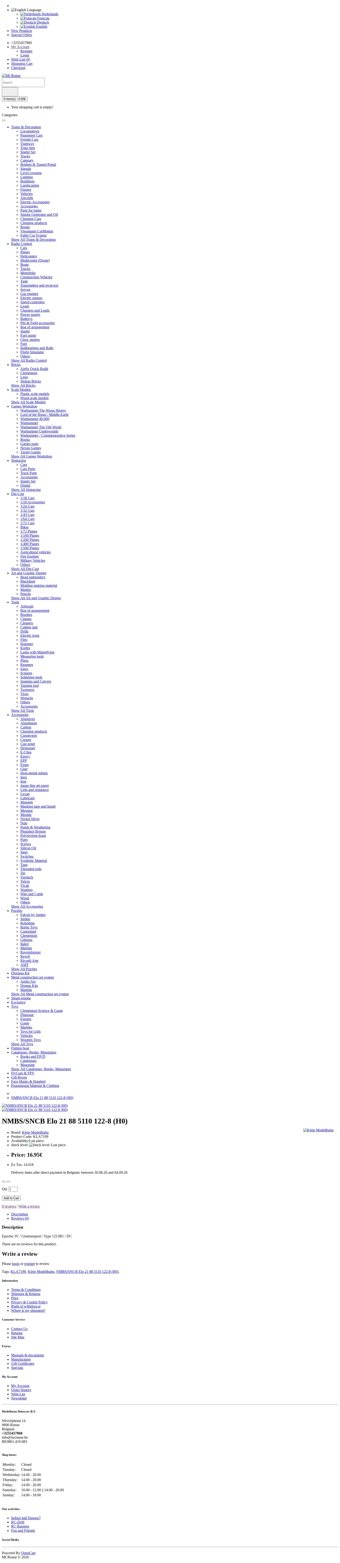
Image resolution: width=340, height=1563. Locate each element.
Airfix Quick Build (34, 369)
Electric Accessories (34, 202)
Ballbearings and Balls (36, 348)
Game (24, 1023)
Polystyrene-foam (33, 836)
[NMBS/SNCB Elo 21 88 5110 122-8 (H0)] (35, 1106)
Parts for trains (30, 210)
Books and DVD (32, 1056)
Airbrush (26, 606)
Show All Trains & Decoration (33, 240)
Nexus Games (30, 448)
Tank (24, 281)
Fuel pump (28, 335)
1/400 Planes (29, 544)
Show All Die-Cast (25, 569)
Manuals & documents (27, 1355)
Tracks (25, 156)
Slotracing (18, 460)
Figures (25, 189)
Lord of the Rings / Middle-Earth (44, 415)
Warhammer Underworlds (39, 431)
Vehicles (26, 194)
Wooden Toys (30, 1040)
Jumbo (25, 919)
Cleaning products (33, 223)
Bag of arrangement (34, 327)
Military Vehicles (32, 560)
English (41, 26)
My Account (20, 1386)
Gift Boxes (19, 1077)
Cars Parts (27, 469)
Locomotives (29, 131)
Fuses (24, 765)
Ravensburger (30, 952)
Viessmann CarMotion (36, 231)
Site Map (17, 1337)
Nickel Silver (30, 819)
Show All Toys (22, 1044)
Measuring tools (32, 656)
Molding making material (38, 585)
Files (23, 640)
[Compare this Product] (8, 1181)
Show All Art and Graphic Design (36, 598)
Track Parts (28, 473)
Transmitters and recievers (39, 285)
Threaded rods (30, 869)
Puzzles (16, 911)
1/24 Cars (27, 506)
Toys (14, 1006)
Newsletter (19, 1398)
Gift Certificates (22, 1363)
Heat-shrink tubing (34, 773)
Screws (25, 844)
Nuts (23, 823)
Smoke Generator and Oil (39, 215)
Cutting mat (28, 627)
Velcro (25, 881)
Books (25, 227)
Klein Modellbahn (41, 1272)
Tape (24, 865)
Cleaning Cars (30, 219)
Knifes (25, 648)
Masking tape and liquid (38, 806)
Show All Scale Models (28, 402)
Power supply (30, 315)
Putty (24, 840)
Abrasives (27, 719)
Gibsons (26, 940)
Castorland (28, 931)
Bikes (24, 527)
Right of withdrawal (25, 1306)
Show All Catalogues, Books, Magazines (41, 1069)
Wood (24, 898)
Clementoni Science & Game (41, 1011)
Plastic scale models (34, 394)
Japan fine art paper (34, 786)
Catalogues (28, 1061)
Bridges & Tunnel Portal (38, 164)
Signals (25, 169)
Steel (24, 852)
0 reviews (9, 1206)
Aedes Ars (28, 981)
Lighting (26, 177)
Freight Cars (29, 139)
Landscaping (29, 185)
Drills (24, 631)
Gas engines (29, 294)
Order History (21, 1390)
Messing (26, 811)
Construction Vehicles (36, 277)
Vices (24, 694)
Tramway (27, 144)
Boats (24, 265)
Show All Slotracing (26, 490)
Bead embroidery (33, 577)
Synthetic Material (33, 861)
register (29, 1264)
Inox (23, 777)
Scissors (26, 673)
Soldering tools (31, 677)
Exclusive (18, 1002)
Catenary (27, 160)
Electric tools (29, 635)
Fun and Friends (23, 1530)
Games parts (29, 444)
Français (42, 18)
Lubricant (27, 798)
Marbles (26, 1027)
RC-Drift (17, 1522)
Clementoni (28, 373)
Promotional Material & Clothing (35, 1086)
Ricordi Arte (29, 961)
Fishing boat (20, 1048)
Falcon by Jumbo (33, 915)
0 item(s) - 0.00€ (15, 99)
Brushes (26, 615)
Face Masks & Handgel (28, 1081)
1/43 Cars (27, 515)
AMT (24, 965)
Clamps (25, 619)
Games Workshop (24, 406)
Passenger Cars (31, 135)
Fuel (23, 344)
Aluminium (28, 723)
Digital (25, 485)
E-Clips (25, 752)
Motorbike (28, 273)
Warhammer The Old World (40, 427)
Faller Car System (33, 235)
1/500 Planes (29, 548)
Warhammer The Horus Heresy (43, 410)
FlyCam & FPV (22, 1073)
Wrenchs (26, 698)
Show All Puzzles (24, 969)
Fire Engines (29, 556)
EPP (23, 761)
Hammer (26, 644)
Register (26, 51)
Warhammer (29, 423)
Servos (25, 290)
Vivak (24, 886)
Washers (26, 890)
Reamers (26, 665)
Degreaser (27, 748)
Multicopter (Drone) (35, 260)
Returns (16, 1333)
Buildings (27, 181)
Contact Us (19, 1329)
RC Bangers (20, 1526)
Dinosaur (27, 1015)
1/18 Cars (27, 498)
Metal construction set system (32, 977)
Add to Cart (11, 1198)
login (15, 1264)
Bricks (16, 365)
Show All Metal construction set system (40, 994)
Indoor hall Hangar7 (26, 1518)
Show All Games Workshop (31, 456)
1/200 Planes (29, 540)
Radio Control (21, 244)
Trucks (25, 269)
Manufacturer (21, 1359)
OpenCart (28, 1553)
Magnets (26, 802)
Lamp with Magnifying (37, 652)
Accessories (29, 206)
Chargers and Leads (34, 310)
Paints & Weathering (35, 827)
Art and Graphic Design (28, 573)
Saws (24, 669)
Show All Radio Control (29, 360)
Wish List (18, 1394)
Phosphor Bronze (33, 831)
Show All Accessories (27, 906)
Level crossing (31, 173)
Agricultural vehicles (35, 552)
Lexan (25, 794)
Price (15, 1298)
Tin (22, 873)
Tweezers (27, 690)
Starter (25, 331)
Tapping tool (29, 685)
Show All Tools (22, 710)
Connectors (28, 736)
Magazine (27, 1065)
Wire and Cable (31, 894)
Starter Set (27, 152)
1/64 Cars (27, 519)
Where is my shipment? (28, 1310)
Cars (23, 248)
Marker (25, 590)
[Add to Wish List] (4, 1181)
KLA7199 (18, 1272)
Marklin (26, 990)
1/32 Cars (27, 510)
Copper (25, 740)
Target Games (30, 452)
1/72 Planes (28, 531)
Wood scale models (34, 398)
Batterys (26, 319)
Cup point (27, 744)
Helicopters (28, 256)
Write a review (29, 1206)
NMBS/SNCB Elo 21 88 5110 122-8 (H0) (42, 1098)
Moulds (25, 815)
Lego (24, 377)
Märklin (26, 948)
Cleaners (26, 623)
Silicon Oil (28, 848)
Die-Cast (17, 494)
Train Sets (27, 148)
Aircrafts (26, 198)
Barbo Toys (28, 927)
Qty (4, 1189)
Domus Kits (29, 986)
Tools (15, 602)
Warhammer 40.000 (34, 419)
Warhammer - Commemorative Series (47, 435)
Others (25, 356)
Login (24, 55)
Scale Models (21, 390)
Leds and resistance (34, 790)
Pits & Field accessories (37, 323)
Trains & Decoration (26, 127)
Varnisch (26, 877)
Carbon (25, 727)
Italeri (24, 944)
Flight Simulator (32, 352)
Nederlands (49, 14)
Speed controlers (32, 302)
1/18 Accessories (32, 502)
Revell (25, 956)
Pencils (25, 594)
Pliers (24, 660)
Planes (25, 252)
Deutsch (42, 22)
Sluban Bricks (30, 381)
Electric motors (31, 298)
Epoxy (25, 756)
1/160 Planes (29, 535)
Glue (24, 769)
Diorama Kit (20, 973)
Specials (17, 1368)
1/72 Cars (27, 523)
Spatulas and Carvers (35, 681)
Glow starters (30, 340)
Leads (24, 306)
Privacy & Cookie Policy (29, 1302)
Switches (27, 856)
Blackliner (27, 581)
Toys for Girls (30, 1031)
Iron (23, 781)
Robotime (27, 923)
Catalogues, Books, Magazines (33, 1052)
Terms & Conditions (26, 1290)
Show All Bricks (23, 385)
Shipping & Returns (25, 1294)
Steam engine (21, 998)
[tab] (19, 1214)
